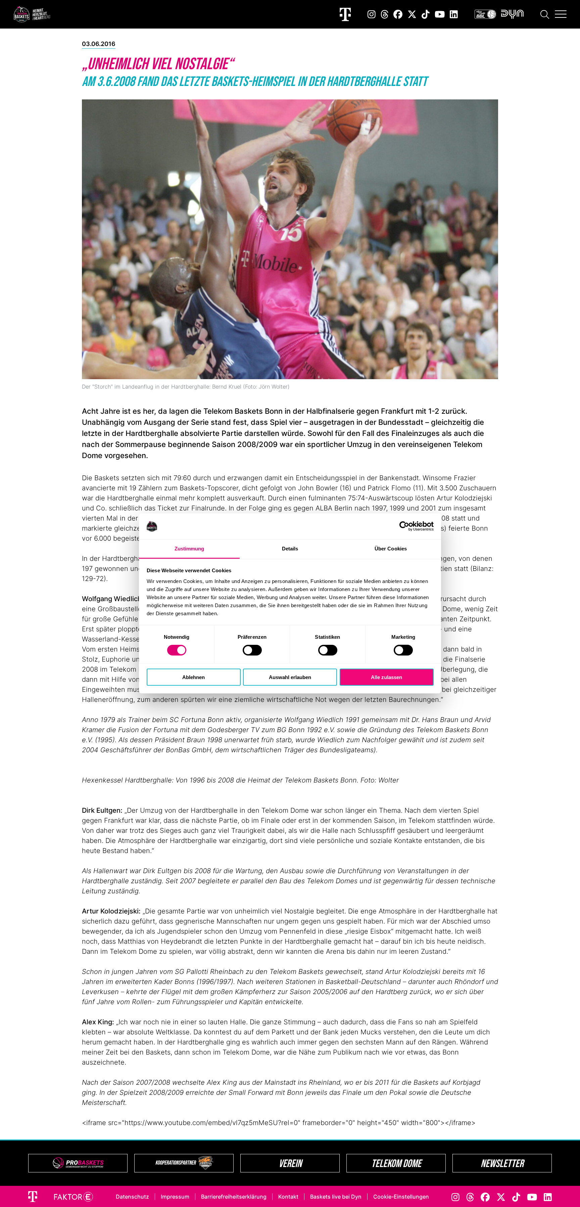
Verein (290, 1163)
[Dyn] (512, 14)
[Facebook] (397, 14)
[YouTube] (440, 14)
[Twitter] (412, 14)
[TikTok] (426, 14)
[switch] (252, 650)
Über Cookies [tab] (391, 548)
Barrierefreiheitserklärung (234, 1196)
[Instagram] (372, 14)
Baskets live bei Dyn (335, 1196)
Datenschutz (132, 1196)
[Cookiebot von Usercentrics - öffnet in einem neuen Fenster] (404, 526)
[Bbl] (485, 14)
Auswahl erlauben (290, 677)
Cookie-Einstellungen (401, 1196)
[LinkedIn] (454, 14)
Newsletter (502, 1163)
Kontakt (288, 1196)
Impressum (175, 1196)
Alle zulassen (386, 677)
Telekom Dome (396, 1163)
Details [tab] (290, 548)
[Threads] (385, 14)
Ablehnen (193, 677)
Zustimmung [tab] (189, 548)
